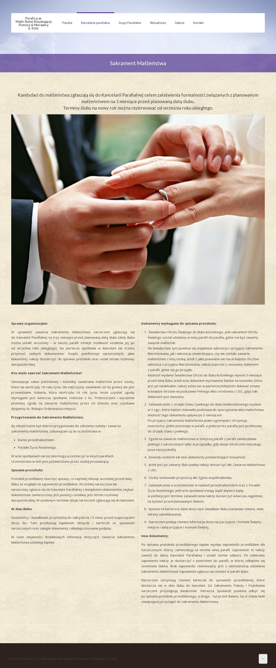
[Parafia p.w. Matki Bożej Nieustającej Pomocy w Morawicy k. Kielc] (34, 23)
